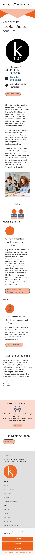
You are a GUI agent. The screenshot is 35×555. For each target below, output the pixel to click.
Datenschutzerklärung (19, 552)
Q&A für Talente (9, 489)
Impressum (28, 552)
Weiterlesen (9, 441)
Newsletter (7, 517)
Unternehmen (8, 493)
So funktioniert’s (13, 94)
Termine (6, 485)
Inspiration (7, 497)
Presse (6, 513)
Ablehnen (17, 543)
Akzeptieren (17, 538)
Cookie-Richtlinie (8, 552)
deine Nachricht (21, 461)
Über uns (6, 509)
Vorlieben (17, 548)
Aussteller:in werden (10, 501)
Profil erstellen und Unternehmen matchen (15, 291)
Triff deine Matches (14, 345)
